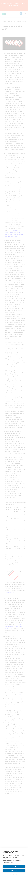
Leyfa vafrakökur (14, 866)
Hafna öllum (14, 870)
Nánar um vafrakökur (8, 862)
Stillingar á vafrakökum (14, 874)
